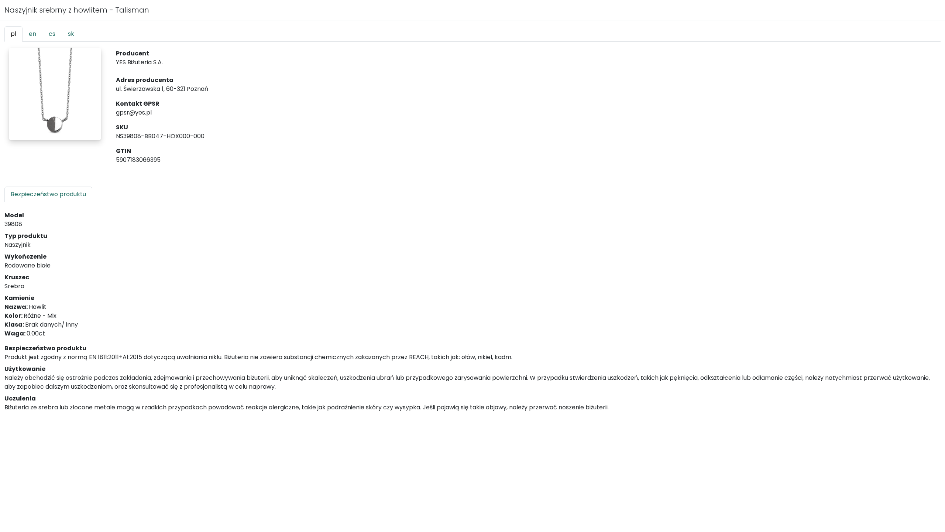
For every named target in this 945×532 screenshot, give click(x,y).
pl (13, 34)
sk (71, 34)
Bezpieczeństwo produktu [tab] (48, 194)
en (32, 34)
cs (52, 34)
